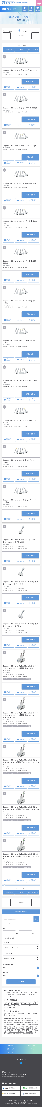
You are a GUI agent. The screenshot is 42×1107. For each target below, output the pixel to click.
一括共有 (21, 49)
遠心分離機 (29, 1032)
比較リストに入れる (33, 49)
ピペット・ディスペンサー (16, 1032)
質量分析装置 (29, 1026)
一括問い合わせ (9, 49)
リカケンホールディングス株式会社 (14, 1073)
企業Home (10, 1045)
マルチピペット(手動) (26, 992)
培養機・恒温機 (20, 1024)
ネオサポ (10, 1052)
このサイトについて (27, 1100)
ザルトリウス (17, 1005)
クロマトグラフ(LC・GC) (16, 1026)
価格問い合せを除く (10, 938)
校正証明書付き (8, 1013)
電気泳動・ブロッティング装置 (24, 1021)
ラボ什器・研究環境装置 (22, 1030)
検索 (36, 919)
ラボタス (31, 1049)
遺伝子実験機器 (8, 1021)
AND (5, 1002)
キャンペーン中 (9, 924)
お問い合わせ (30, 82)
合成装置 (21, 1028)
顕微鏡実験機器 (18, 1022)
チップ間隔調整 (19, 1013)
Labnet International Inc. (24, 1002)
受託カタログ (10, 1049)
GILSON (11, 1002)
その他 (9, 996)
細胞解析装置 (29, 1022)
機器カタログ (14, 9)
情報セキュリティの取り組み (20, 1102)
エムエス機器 (15, 1004)
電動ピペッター (20, 994)
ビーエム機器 (11, 1007)
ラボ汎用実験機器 (28, 1033)
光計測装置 (29, 1028)
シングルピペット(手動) (11, 992)
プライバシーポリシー (14, 1100)
